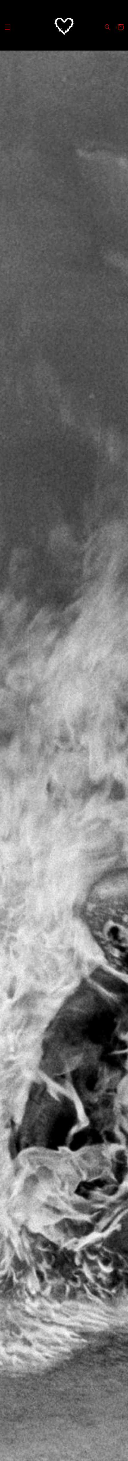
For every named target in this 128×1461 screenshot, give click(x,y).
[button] (7, 27)
